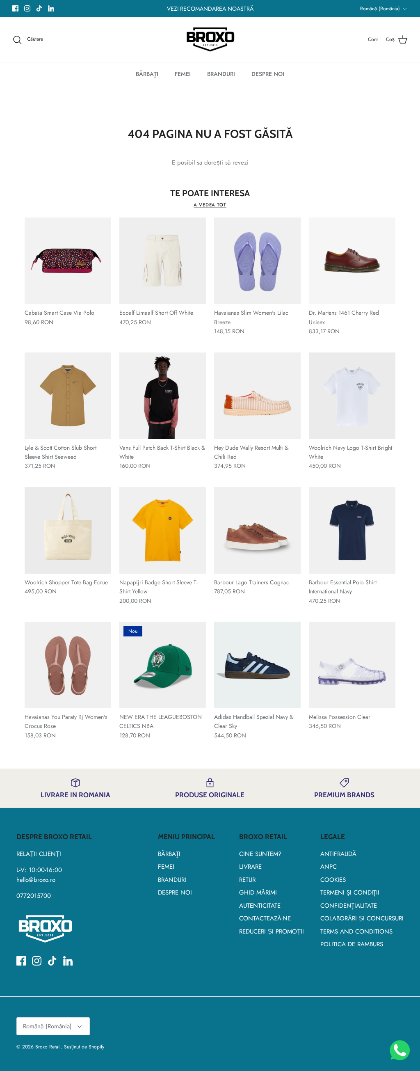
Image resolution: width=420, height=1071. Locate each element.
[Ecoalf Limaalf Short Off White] (162, 260)
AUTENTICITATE (260, 905)
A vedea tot (210, 204)
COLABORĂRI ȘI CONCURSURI (362, 918)
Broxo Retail (48, 1046)
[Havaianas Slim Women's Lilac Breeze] (257, 260)
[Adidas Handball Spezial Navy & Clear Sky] (257, 665)
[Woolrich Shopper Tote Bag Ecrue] (68, 530)
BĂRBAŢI (147, 74)
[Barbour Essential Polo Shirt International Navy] (352, 530)
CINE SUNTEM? (260, 853)
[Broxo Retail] (210, 39)
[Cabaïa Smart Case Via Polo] (68, 260)
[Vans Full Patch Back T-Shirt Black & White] (162, 395)
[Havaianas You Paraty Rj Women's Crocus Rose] (68, 665)
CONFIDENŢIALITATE (348, 905)
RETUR (247, 879)
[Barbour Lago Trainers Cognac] (257, 530)
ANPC (328, 866)
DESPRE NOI (267, 74)
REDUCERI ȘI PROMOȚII (271, 931)
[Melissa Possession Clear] (352, 665)
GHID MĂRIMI (258, 892)
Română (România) (380, 8)
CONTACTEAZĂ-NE (265, 918)
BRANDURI (221, 74)
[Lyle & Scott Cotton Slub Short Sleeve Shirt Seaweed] (68, 395)
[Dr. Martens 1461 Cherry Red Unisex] (352, 260)
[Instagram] (27, 8)
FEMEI (183, 74)
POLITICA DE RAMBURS (351, 944)
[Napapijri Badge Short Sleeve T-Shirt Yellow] (162, 530)
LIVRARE (250, 866)
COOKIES (333, 879)
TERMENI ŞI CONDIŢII (349, 892)
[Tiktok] (39, 8)
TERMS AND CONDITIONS (356, 931)
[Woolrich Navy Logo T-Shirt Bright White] (352, 395)
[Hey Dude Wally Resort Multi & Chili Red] (257, 395)
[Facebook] (15, 8)
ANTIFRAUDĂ (338, 853)
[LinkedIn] (51, 8)
